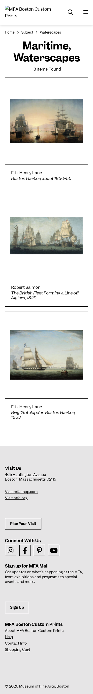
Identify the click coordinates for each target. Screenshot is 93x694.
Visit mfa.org (16, 497)
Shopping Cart (17, 649)
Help (9, 636)
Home (10, 32)
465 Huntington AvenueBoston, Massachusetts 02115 (30, 477)
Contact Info (16, 643)
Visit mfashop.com (21, 491)
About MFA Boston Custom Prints (34, 630)
